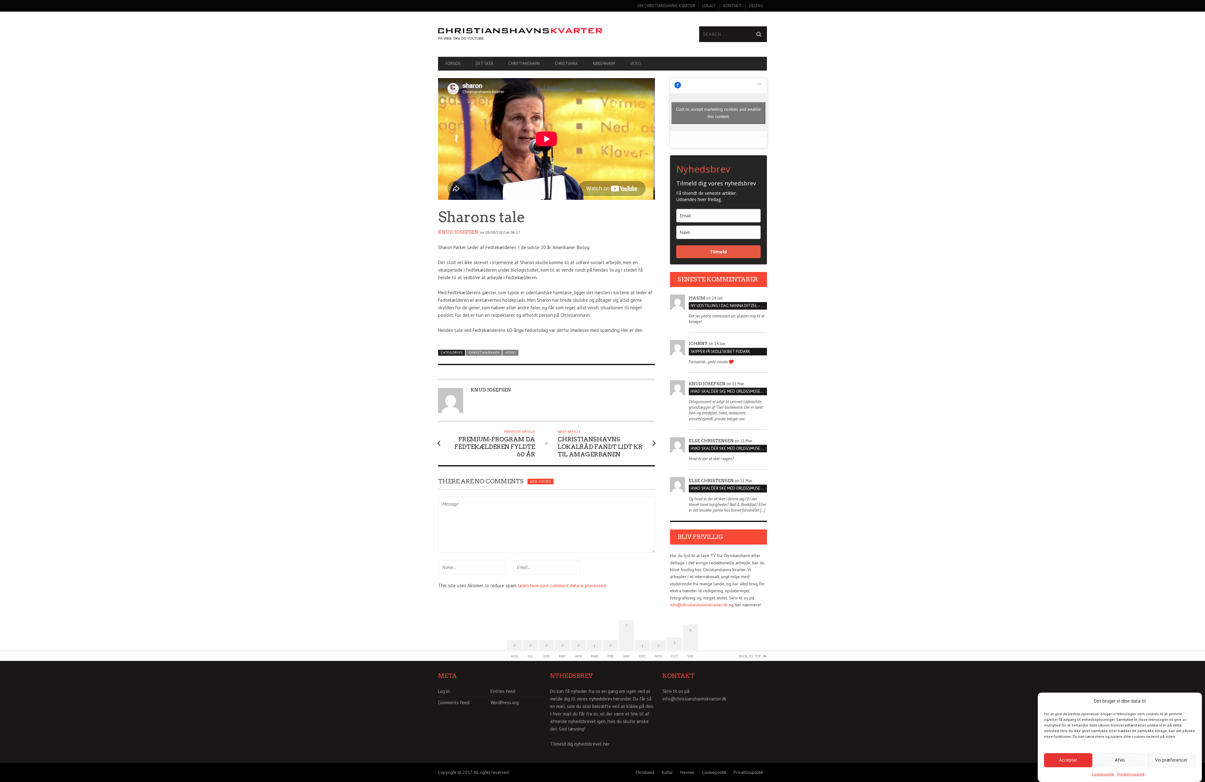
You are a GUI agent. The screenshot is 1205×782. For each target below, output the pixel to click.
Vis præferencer (1171, 760)
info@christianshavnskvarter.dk (698, 605)
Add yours (540, 481)
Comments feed (453, 702)
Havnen (687, 772)
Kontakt (732, 5)
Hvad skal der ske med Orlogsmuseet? (729, 391)
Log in (444, 691)
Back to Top (750, 656)
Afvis (1120, 760)
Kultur (667, 772)
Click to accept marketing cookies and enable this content (718, 112)
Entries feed (502, 691)
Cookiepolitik (1103, 774)
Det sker (484, 63)
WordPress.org (504, 702)
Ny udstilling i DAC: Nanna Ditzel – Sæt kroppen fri (729, 305)
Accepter (1068, 760)
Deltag (756, 5)
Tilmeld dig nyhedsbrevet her (580, 744)
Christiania (566, 63)
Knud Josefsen (458, 232)
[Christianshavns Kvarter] (520, 34)
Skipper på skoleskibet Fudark (720, 351)
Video (635, 63)
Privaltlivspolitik (1131, 774)
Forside (453, 63)
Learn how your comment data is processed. (562, 585)
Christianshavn (524, 63)
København (604, 63)
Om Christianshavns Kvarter (666, 5)
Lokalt (709, 5)
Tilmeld (718, 252)
